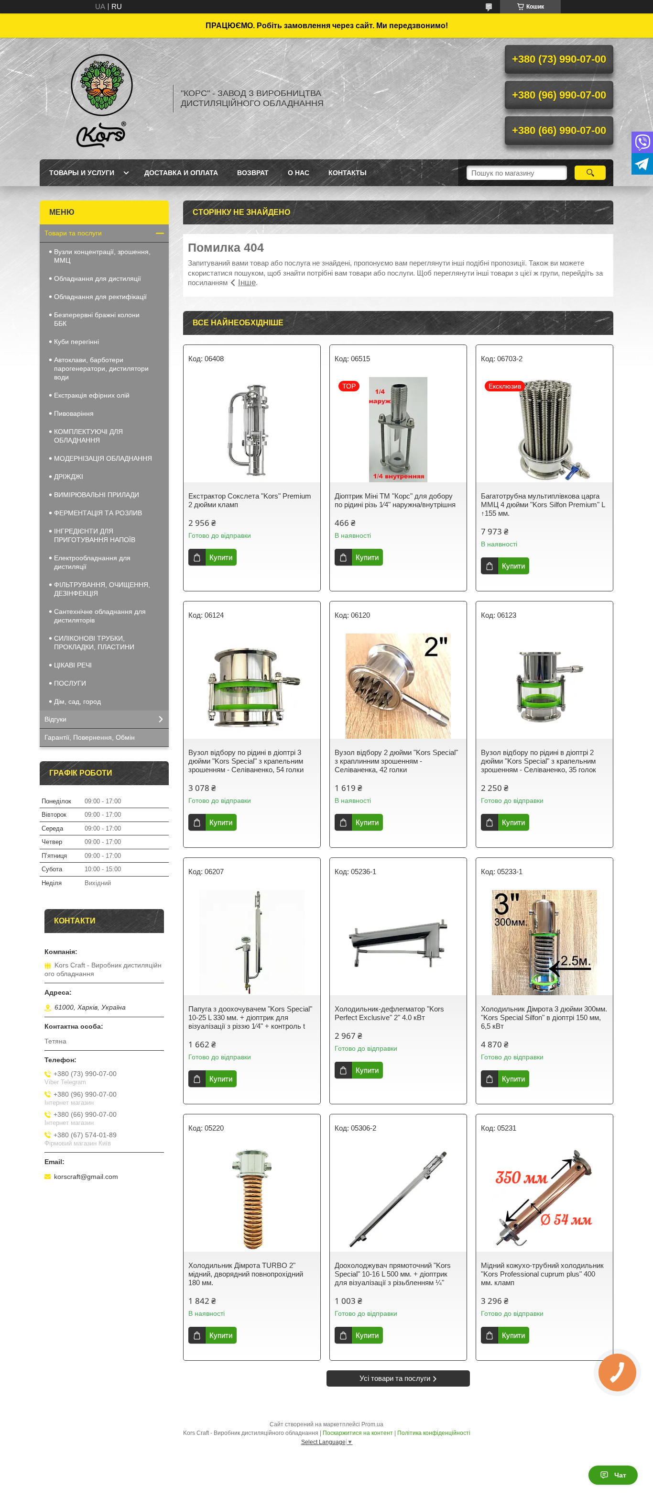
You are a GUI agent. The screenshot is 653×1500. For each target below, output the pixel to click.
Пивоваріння (74, 413)
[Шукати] (590, 173)
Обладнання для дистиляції (97, 278)
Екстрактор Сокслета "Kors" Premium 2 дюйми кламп (249, 500)
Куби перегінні (76, 341)
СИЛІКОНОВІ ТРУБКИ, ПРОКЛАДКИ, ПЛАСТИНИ (94, 642)
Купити (220, 557)
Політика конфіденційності (433, 1433)
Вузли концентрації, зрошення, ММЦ (102, 256)
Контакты (347, 173)
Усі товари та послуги (394, 1378)
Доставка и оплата (181, 173)
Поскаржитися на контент (358, 1433)
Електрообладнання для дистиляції (92, 562)
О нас (298, 173)
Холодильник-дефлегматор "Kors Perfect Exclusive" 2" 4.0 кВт (389, 1013)
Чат (620, 1475)
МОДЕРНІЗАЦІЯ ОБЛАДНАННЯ (103, 458)
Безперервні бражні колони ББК (97, 319)
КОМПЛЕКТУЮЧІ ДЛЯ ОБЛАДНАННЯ (88, 436)
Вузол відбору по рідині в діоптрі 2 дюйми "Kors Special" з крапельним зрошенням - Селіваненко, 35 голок (538, 761)
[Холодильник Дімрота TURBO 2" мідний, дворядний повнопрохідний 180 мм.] (252, 1199)
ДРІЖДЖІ (68, 476)
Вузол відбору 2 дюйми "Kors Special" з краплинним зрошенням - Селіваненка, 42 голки (396, 761)
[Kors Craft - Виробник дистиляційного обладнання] (102, 98)
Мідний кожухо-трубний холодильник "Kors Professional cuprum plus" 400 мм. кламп (542, 1274)
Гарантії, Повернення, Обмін (89, 737)
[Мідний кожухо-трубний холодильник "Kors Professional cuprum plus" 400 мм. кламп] (544, 1199)
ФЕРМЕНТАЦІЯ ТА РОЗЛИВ (98, 513)
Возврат (253, 173)
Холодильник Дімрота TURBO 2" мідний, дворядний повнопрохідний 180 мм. (245, 1274)
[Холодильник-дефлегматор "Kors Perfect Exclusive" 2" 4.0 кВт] (398, 942)
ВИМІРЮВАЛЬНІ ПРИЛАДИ (96, 495)
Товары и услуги (81, 173)
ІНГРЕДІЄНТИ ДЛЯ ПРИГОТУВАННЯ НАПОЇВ (94, 535)
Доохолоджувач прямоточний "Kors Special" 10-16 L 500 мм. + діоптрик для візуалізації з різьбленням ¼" (393, 1274)
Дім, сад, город (77, 701)
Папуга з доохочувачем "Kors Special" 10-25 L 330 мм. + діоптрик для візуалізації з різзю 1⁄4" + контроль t (250, 1017)
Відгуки (55, 719)
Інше (247, 282)
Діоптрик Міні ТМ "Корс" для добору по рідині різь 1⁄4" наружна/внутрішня (395, 500)
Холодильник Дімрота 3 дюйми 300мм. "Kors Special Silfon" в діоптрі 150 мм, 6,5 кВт (544, 1017)
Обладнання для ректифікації (100, 296)
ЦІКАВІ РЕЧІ (73, 665)
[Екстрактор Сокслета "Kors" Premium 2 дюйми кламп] (252, 429)
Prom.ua (372, 1424)
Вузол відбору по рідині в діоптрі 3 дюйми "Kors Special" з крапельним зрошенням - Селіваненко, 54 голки (246, 761)
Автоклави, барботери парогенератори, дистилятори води (101, 368)
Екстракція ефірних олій (92, 395)
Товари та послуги (73, 233)
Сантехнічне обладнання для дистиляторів (100, 616)
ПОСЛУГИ (70, 683)
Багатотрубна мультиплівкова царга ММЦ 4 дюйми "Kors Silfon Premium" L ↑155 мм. (543, 504)
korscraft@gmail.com (86, 1176)
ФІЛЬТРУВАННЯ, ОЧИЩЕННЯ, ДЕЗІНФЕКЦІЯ (102, 589)
